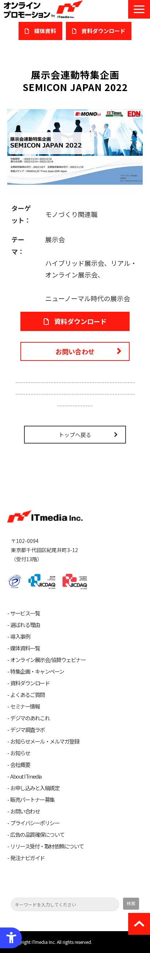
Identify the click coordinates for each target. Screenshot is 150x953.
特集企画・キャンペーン (37, 671)
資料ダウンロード (80, 321)
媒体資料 (45, 31)
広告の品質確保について (37, 834)
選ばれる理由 (25, 625)
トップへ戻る (75, 434)
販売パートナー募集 (32, 799)
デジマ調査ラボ (27, 729)
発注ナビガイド (27, 858)
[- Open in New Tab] (75, 146)
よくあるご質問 (27, 695)
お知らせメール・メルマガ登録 (44, 741)
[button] (139, 9)
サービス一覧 (25, 613)
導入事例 (20, 636)
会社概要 (20, 764)
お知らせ (20, 753)
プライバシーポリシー (34, 823)
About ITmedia (26, 776)
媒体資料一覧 (25, 648)
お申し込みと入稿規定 (34, 788)
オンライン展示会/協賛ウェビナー (48, 660)
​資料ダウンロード (103, 31)
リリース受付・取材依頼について (47, 846)
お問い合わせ (75, 351)
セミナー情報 (25, 706)
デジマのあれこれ (30, 718)
